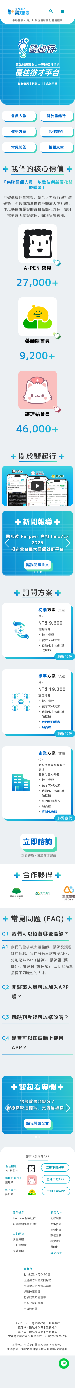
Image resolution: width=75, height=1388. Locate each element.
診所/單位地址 (18, 681)
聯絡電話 (14, 703)
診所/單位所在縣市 (21, 660)
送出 (37, 815)
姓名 (10, 574)
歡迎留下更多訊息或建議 (23, 777)
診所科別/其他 (18, 638)
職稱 (10, 595)
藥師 (15, 760)
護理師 (17, 767)
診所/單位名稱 (18, 617)
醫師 (15, 752)
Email (12, 724)
